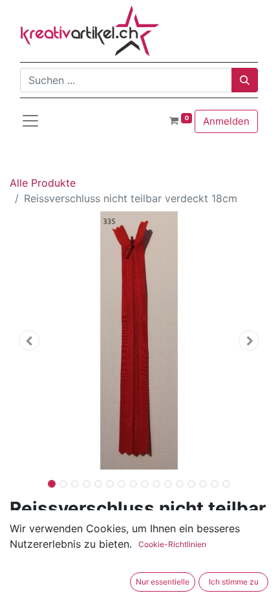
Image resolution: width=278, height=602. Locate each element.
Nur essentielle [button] (162, 581)
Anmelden (226, 121)
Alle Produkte (43, 182)
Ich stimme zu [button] (234, 581)
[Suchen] (244, 80)
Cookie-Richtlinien (172, 544)
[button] (29, 340)
